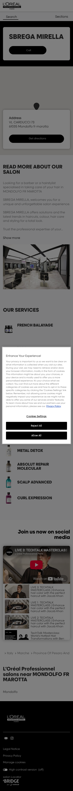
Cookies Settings (36, 416)
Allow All (36, 435)
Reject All (36, 425)
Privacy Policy (53, 406)
